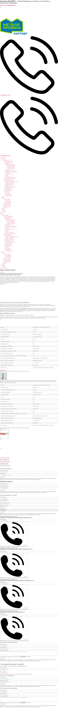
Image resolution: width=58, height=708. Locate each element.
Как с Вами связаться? (4, 486)
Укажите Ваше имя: (3, 677)
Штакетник (7, 192)
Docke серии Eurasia (11, 168)
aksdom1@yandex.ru (5, 461)
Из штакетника (8, 201)
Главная (3, 214)
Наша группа (7, 5)
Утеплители (7, 228)
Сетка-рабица (8, 193)
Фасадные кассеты (8, 241)
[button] (29, 213)
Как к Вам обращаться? (4, 470)
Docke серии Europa (11, 167)
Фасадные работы (7, 204)
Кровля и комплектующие (8, 161)
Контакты (3, 267)
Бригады (3, 208)
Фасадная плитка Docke (9, 184)
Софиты (6, 175)
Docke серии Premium (11, 165)
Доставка (5, 207)
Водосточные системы (9, 174)
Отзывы (3, 209)
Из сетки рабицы (8, 202)
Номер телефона (3, 473)
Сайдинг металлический (9, 180)
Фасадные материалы (7, 179)
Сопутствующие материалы (10, 178)
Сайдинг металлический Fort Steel (11, 181)
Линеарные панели (8, 188)
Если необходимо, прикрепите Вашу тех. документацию (10, 656)
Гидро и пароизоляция (9, 177)
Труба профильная (8, 195)
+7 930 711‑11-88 (4, 457)
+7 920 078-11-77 (5, 95)
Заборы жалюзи (8, 194)
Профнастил (7, 163)
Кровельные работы (7, 203)
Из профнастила (8, 200)
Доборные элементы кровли (10, 170)
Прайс (3, 196)
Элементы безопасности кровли (11, 171)
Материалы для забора (8, 190)
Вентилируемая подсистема (10, 187)
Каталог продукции (5, 215)
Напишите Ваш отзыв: (4, 680)
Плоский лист (7, 169)
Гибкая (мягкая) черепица (10, 164)
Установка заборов (7, 254)
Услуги (3, 197)
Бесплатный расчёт (7, 205)
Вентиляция (7, 176)
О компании (4, 210)
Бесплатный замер (7, 206)
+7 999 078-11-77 (5, 156)
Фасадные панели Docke (9, 183)
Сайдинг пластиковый (9, 182)
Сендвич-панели (8, 189)
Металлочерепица (8, 162)
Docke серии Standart (11, 166)
